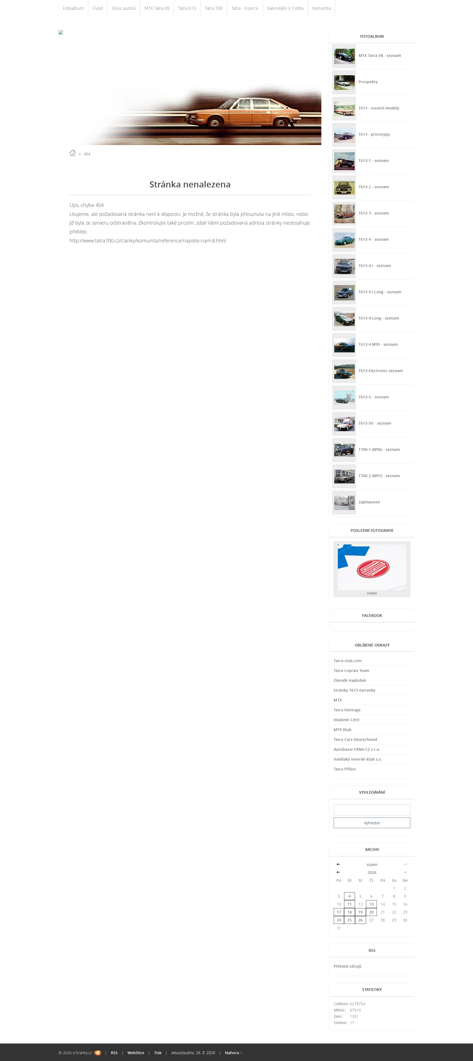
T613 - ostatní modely (379, 108)
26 (360, 920)
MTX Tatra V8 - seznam (380, 55)
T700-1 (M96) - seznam (379, 449)
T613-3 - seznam (374, 213)
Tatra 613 (187, 8)
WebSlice (136, 1052)
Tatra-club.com (348, 660)
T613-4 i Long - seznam (380, 291)
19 (360, 912)
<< (339, 864)
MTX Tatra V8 (157, 8)
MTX (338, 700)
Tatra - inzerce (244, 8)
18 (349, 912)
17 (339, 912)
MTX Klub (342, 729)
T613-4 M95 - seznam (378, 344)
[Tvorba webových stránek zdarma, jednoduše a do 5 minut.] (97, 1053)
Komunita (321, 8)
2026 (372, 872)
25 (349, 920)
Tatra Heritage (347, 709)
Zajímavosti (369, 502)
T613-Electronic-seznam (381, 370)
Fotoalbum (73, 8)
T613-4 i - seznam (375, 265)
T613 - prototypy (374, 134)
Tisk (157, 1052)
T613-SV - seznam (375, 423)
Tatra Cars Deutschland (355, 739)
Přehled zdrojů (347, 966)
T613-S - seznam (374, 396)
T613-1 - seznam (374, 160)
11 (349, 904)
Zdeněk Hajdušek (350, 680)
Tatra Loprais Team (351, 670)
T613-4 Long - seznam (379, 318)
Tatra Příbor (345, 769)
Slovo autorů (124, 8)
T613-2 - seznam (374, 186)
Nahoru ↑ (233, 1052)
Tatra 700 (214, 8)
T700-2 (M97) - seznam (379, 475)
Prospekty (368, 81)
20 (371, 912)
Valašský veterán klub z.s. (358, 759)
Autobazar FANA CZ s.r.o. (357, 749)
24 (339, 920)
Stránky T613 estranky (355, 690)
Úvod (98, 8)
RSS (114, 1052)
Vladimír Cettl (346, 719)
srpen (372, 864)
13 (371, 904)
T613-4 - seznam (374, 239)
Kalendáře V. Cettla (285, 8)
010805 (372, 593)
